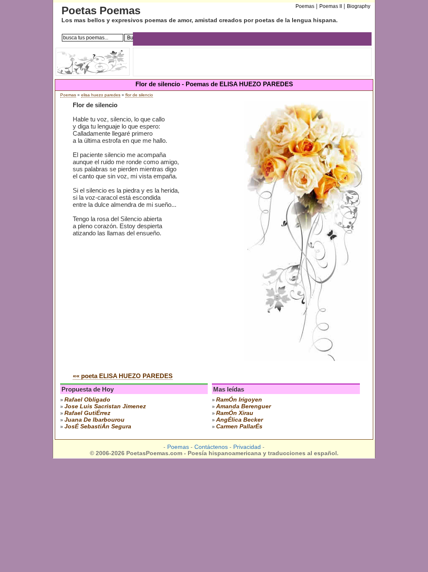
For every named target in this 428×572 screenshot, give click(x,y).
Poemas (68, 95)
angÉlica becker (239, 419)
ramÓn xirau (234, 413)
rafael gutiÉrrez (87, 413)
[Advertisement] (143, 302)
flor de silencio (139, 95)
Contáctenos (211, 447)
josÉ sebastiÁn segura (97, 426)
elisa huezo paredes (100, 95)
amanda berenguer (243, 406)
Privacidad (247, 447)
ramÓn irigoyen (239, 399)
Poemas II (330, 6)
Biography (358, 6)
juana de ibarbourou (94, 419)
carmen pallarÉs (239, 426)
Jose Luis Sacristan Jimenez (105, 406)
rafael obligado (87, 399)
